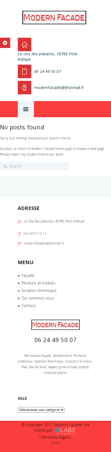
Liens (55, 442)
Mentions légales (56, 437)
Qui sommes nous (38, 298)
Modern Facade (43, 148)
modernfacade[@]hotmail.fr (44, 243)
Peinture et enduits (39, 282)
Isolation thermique (39, 290)
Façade (28, 275)
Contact (29, 305)
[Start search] (5, 167)
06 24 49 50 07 (47, 71)
